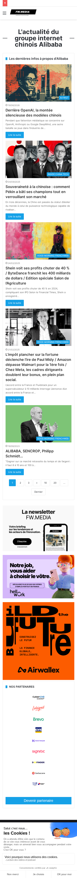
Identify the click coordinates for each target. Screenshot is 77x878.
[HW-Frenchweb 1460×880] (38, 597)
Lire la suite (14, 134)
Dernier (38, 491)
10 (45, 482)
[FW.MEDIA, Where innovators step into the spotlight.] (23, 13)
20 (55, 482)
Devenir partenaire (38, 801)
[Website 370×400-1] (38, 679)
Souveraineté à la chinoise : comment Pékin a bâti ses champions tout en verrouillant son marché (38, 192)
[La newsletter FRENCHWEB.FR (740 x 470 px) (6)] (38, 550)
